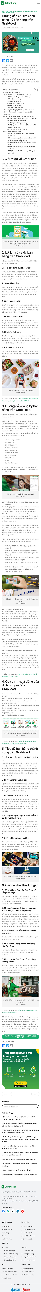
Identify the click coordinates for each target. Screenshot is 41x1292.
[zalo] (8, 1211)
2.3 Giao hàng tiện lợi (14, 101)
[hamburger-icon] (39, 2)
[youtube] (22, 1211)
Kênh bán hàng (28, 11)
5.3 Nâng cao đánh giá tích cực (18, 123)
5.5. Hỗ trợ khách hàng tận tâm (17, 129)
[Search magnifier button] (36, 1106)
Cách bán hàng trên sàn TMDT (12, 11)
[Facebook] (3, 1211)
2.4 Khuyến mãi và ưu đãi (16, 103)
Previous (7, 1094)
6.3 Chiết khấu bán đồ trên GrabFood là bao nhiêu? (22, 143)
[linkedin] (18, 1211)
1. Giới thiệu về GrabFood (12, 92)
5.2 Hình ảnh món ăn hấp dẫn (17, 120)
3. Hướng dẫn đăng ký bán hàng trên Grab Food (19, 110)
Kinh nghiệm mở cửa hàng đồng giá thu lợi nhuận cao (20, 1174)
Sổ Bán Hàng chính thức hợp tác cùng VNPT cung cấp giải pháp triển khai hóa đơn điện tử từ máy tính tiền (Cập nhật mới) (20, 1139)
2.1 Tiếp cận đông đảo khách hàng (19, 97)
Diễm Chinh (19, 28)
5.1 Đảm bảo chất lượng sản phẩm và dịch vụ (22, 118)
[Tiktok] (13, 1211)
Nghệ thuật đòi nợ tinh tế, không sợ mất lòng (17, 1170)
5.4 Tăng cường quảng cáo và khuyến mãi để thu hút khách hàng (22, 126)
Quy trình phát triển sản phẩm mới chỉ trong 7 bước (19, 1159)
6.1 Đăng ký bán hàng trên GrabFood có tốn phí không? (21, 135)
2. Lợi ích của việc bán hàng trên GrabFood (17, 95)
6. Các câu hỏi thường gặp (12, 131)
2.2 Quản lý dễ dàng (14, 99)
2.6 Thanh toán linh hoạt (15, 108)
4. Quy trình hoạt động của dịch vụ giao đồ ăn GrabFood (18, 113)
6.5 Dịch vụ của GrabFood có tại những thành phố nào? (22, 152)
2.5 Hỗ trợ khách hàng (15, 105)
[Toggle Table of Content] (35, 90)
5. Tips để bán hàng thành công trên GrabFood (18, 116)
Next (34, 1094)
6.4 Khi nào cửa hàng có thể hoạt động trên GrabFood (21, 148)
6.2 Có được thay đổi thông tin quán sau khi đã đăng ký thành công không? (22, 139)
